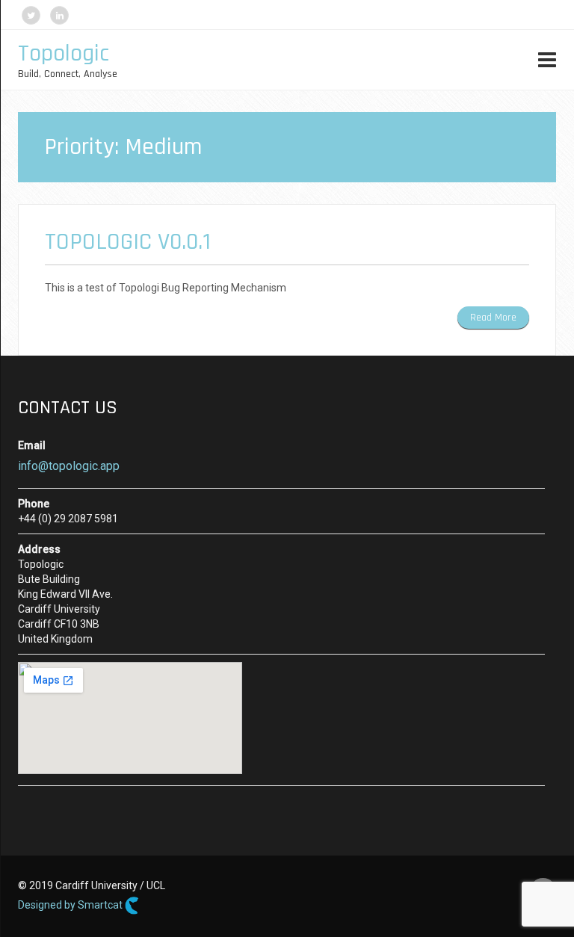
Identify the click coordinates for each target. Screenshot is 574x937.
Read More (493, 317)
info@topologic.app (69, 466)
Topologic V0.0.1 (128, 241)
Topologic (63, 53)
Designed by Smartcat (71, 905)
